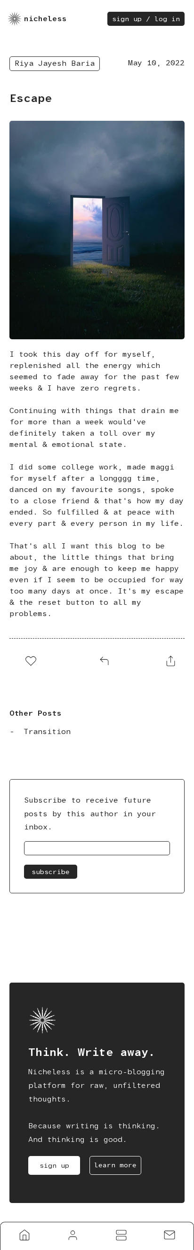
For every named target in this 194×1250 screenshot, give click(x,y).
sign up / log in (146, 19)
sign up (54, 1165)
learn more (115, 1165)
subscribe (51, 871)
